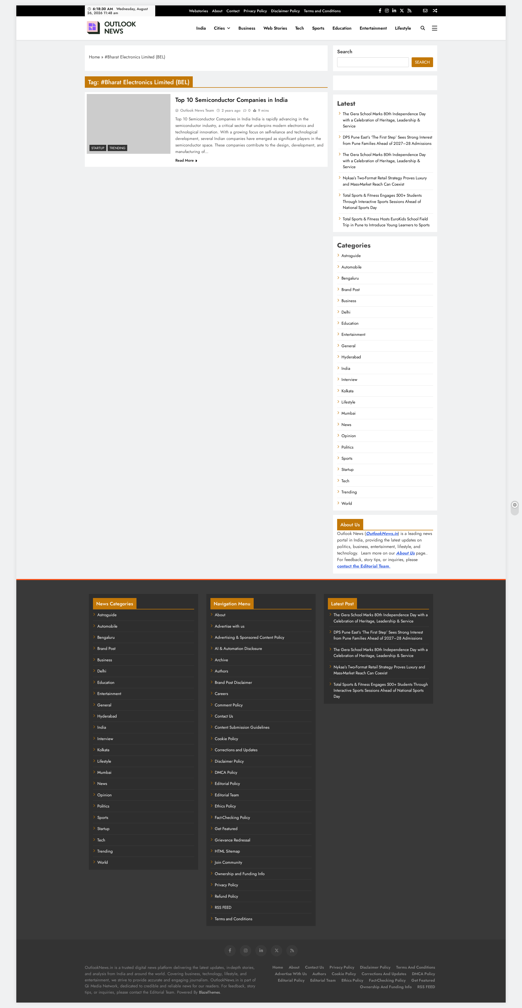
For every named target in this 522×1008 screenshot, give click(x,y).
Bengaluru (350, 278)
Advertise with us (229, 626)
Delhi (345, 312)
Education (342, 28)
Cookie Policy (226, 739)
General (348, 346)
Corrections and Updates (236, 750)
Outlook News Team (197, 110)
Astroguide (351, 256)
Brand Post (350, 290)
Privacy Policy (255, 11)
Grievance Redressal (232, 840)
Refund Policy (226, 896)
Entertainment (373, 28)
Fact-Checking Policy (232, 818)
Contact (233, 11)
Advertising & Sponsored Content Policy (249, 637)
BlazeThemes (209, 992)
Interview (349, 380)
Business (246, 28)
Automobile (351, 267)
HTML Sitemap (227, 851)
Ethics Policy (225, 806)
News (346, 425)
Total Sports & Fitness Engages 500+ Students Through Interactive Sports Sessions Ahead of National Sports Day (382, 201)
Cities (219, 28)
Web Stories (275, 28)
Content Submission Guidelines (242, 727)
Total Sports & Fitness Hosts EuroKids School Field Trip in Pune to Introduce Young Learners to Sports (386, 222)
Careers (221, 694)
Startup (97, 148)
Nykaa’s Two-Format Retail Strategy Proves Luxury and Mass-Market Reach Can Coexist (385, 181)
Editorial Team (227, 795)
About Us (405, 553)
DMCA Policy (226, 772)
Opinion (348, 436)
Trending (117, 148)
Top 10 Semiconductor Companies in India (231, 99)
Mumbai (348, 413)
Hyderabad (351, 357)
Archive (221, 660)
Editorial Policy (227, 784)
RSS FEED (223, 907)
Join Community (228, 862)
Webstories (198, 11)
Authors (221, 671)
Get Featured (226, 829)
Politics (347, 447)
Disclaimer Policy (285, 11)
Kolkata (347, 391)
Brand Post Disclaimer (233, 682)
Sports (318, 28)
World (346, 503)
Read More (184, 160)
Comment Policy (229, 705)
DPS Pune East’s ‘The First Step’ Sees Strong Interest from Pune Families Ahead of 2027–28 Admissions (387, 140)
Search (344, 51)
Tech (299, 28)
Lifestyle (403, 28)
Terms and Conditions (322, 11)
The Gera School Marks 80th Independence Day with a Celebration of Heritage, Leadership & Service (384, 120)
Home (94, 57)
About (217, 11)
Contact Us (224, 716)
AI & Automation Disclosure (238, 649)
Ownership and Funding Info (240, 874)
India (201, 28)
